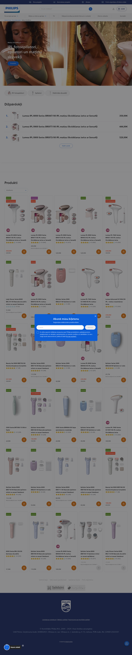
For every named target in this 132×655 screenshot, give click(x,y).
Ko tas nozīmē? (71, 336)
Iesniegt (90, 327)
